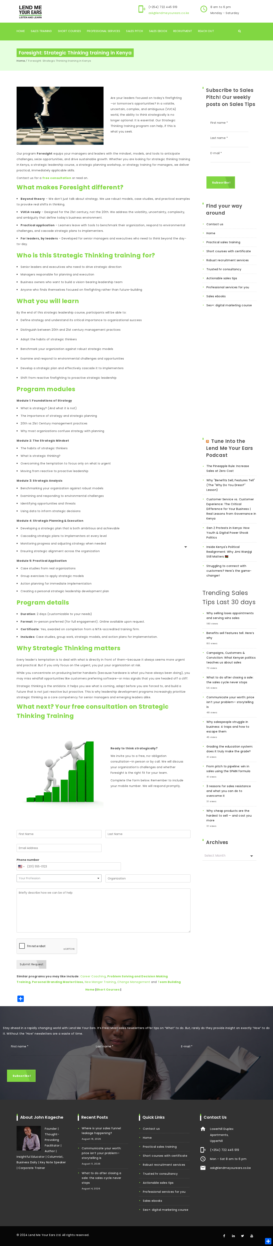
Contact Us (214, 224)
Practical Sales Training (223, 242)
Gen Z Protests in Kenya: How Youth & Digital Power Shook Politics (227, 533)
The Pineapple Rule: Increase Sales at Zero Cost (227, 468)
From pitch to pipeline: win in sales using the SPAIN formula (228, 768)
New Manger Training (100, 982)
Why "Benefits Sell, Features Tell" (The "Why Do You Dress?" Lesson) (230, 485)
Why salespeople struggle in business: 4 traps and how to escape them (227, 727)
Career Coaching (93, 976)
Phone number (28, 860)
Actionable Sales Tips (221, 278)
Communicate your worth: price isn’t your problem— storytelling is (230, 702)
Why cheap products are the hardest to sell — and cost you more (229, 815)
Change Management (133, 982)
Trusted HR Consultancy (223, 269)
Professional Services (103, 31)
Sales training (41, 31)
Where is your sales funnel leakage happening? (101, 1130)
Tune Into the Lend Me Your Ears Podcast (229, 448)
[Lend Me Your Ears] (30, 11)
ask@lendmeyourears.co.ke (168, 13)
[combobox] (59, 878)
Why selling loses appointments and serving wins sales (230, 615)
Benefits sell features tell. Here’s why (230, 635)
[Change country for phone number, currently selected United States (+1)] (21, 866)
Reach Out (206, 31)
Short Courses (69, 31)
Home (21, 31)
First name (219, 123)
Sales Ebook (158, 31)
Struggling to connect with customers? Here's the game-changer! (229, 571)
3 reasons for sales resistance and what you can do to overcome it (228, 791)
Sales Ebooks (216, 296)
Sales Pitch (134, 31)
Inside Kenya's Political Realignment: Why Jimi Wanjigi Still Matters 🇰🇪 (229, 552)
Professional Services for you (227, 287)
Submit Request (31, 964)
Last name (219, 138)
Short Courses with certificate (228, 251)
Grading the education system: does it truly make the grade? (229, 749)
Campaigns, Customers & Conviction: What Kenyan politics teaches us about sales (231, 657)
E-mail (216, 153)
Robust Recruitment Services (227, 260)
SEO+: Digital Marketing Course (229, 305)
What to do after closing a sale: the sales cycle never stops (229, 679)
